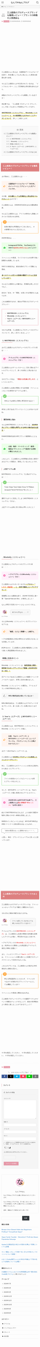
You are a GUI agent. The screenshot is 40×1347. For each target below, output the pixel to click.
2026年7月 (7, 1283)
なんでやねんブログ (20, 3)
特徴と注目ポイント (16, 144)
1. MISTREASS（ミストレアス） (21, 139)
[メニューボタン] (2, 2)
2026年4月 (7, 1288)
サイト (6, 1135)
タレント (7, 1332)
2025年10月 (8, 1304)
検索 (25, 1218)
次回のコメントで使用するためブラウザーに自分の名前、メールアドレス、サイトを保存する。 (20, 1143)
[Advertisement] (20, 44)
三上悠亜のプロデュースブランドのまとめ (21, 152)
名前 (6, 1122)
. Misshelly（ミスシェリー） (19, 141)
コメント (7, 1098)
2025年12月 (8, 1296)
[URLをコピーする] (35, 1076)
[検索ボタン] (37, 2)
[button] (4, 1076)
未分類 (6, 1336)
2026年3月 (7, 1292)
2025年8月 (7, 1313)
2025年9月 (7, 1309)
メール (6, 1129)
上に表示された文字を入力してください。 (16, 1152)
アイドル (6, 21)
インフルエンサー (10, 1328)
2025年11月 (8, 1300)
